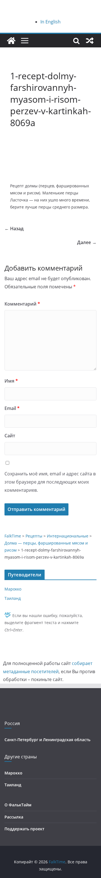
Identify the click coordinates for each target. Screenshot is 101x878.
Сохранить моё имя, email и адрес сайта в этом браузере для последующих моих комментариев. (50, 482)
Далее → (87, 242)
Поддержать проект (24, 828)
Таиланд (12, 598)
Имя (11, 381)
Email (12, 408)
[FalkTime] (11, 40)
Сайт (9, 436)
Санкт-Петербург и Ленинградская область (47, 739)
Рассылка (13, 817)
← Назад (14, 228)
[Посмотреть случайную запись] (90, 40)
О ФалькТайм (17, 804)
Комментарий (22, 304)
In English (50, 22)
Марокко (12, 589)
